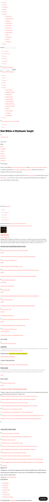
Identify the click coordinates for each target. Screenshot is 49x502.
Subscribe (5, 485)
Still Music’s (5, 177)
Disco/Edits (8, 25)
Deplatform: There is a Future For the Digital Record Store (15, 455)
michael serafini (6, 212)
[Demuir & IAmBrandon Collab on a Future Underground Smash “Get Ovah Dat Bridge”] (22, 459)
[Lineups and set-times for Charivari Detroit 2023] (9, 329)
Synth (7, 34)
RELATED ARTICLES (6, 246)
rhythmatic (5, 214)
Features (5, 7)
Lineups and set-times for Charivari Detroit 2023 (12, 335)
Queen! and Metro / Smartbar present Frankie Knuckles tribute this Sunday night (20, 295)
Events (5, 11)
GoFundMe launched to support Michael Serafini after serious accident (18, 305)
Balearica (8, 21)
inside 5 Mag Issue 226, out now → (16, 350)
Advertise (4, 56)
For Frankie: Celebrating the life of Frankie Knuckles (13, 325)
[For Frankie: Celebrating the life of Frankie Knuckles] (15, 319)
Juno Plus (8, 206)
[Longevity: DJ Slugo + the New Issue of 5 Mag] (8, 383)
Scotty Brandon (17, 169)
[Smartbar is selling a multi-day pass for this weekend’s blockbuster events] (20, 270)
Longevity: (4, 346)
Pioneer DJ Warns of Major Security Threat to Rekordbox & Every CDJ (18, 399)
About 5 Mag (5, 58)
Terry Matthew (4, 137)
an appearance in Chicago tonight (38, 167)
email (43, 242)
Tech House (9, 37)
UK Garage (8, 41)
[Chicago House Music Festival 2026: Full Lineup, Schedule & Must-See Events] (14, 250)
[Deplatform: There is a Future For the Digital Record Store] (13, 452)
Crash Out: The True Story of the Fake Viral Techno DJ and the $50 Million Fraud (21, 418)
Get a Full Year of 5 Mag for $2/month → (18, 353)
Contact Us (5, 63)
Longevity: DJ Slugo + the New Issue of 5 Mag (14, 389)
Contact (5, 492)
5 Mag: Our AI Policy (8, 497)
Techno (7, 39)
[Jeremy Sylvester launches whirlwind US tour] (9, 260)
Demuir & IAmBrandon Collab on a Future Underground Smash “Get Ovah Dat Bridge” (22, 462)
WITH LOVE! (4, 368)
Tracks (4, 4)
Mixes (4, 9)
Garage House (9, 30)
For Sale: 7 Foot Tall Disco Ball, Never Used (17, 223)
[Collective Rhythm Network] (8, 280)
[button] (43, 499)
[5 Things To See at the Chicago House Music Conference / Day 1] (10, 433)
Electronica (8, 27)
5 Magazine (6, 483)
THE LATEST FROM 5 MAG (8, 429)
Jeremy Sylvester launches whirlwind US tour (11, 266)
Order (2, 375)
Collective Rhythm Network (7, 286)
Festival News (5, 331)
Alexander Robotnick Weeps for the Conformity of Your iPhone (19, 225)
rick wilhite (5, 217)
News (4, 2)
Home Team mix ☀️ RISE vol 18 (7, 315)
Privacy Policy (6, 494)
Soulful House (9, 32)
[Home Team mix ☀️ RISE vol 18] (6, 309)
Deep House (9, 23)
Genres (5, 14)
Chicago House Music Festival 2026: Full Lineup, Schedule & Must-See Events (18, 256)
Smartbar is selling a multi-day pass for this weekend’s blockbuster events (18, 276)
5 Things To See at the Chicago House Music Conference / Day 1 (16, 436)
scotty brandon (6, 219)
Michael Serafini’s (27, 169)
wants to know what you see (19, 167)
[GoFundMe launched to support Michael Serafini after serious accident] (7, 299)
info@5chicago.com (11, 477)
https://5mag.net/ (5, 237)
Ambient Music (9, 18)
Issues (2, 385)
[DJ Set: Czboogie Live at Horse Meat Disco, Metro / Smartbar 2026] (11, 409)
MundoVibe (32, 175)
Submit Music (5, 61)
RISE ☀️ (3, 311)
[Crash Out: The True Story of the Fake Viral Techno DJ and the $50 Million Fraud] (22, 415)
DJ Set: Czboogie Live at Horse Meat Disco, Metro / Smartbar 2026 (17, 412)
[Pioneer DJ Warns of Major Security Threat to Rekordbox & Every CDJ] (19, 396)
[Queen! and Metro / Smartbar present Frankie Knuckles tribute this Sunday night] (5, 289)
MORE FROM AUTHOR (19, 246)
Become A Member (6, 53)
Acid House (8, 16)
